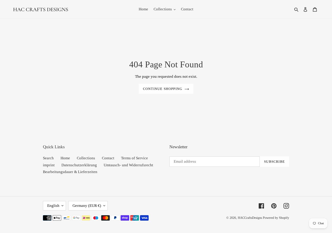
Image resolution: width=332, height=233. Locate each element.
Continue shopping (162, 89)
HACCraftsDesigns (250, 217)
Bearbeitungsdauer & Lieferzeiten (70, 172)
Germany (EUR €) (86, 205)
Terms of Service (134, 158)
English (53, 205)
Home (65, 158)
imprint (49, 165)
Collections (86, 158)
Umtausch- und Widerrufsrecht (128, 165)
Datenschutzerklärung (79, 165)
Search (48, 158)
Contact (108, 158)
